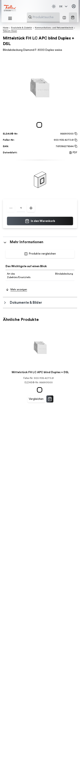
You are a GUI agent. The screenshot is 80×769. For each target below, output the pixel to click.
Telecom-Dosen (10, 31)
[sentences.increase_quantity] (31, 208)
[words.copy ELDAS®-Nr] (75, 133)
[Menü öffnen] (10, 18)
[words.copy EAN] (75, 146)
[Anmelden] (73, 6)
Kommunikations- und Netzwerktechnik (54, 28)
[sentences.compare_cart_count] (64, 17)
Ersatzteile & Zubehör (21, 28)
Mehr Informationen (26, 242)
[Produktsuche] (30, 17)
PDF (75, 152)
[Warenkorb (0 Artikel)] (72, 17)
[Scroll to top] (69, 758)
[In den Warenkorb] (49, 398)
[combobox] (53, 17)
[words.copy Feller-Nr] (75, 140)
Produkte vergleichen (42, 253)
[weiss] (40, 125)
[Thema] (53, 6)
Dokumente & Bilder (26, 302)
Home (5, 28)
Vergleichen (36, 399)
